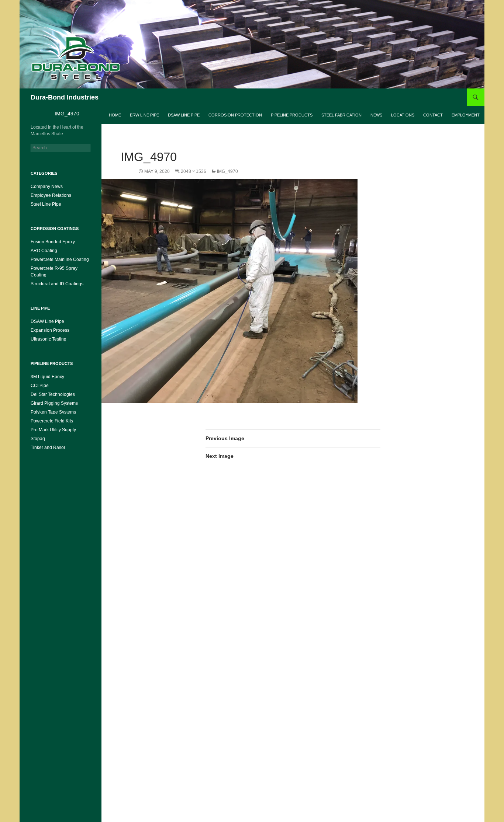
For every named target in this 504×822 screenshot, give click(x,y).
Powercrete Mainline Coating (60, 259)
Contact (433, 115)
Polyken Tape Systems (53, 412)
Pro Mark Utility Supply (53, 429)
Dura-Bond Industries (65, 97)
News (376, 115)
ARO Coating (44, 250)
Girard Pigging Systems (54, 403)
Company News (47, 186)
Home (115, 115)
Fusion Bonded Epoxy (53, 241)
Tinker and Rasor (48, 447)
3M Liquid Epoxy (47, 376)
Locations (402, 115)
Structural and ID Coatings (57, 283)
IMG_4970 (227, 171)
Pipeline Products (292, 115)
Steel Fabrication (341, 115)
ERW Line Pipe (144, 115)
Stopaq (38, 438)
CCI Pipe (40, 385)
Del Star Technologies (53, 394)
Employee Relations (51, 195)
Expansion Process (50, 330)
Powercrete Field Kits (52, 421)
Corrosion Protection (235, 115)
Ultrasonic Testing (48, 339)
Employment (466, 115)
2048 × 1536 (193, 171)
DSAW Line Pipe (184, 115)
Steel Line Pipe (46, 204)
